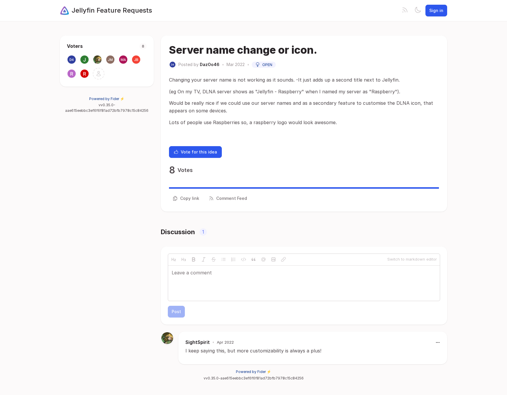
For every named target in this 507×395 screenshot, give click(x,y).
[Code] (243, 259)
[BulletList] (223, 259)
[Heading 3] (183, 259)
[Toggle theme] (418, 10)
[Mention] (263, 259)
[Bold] (193, 259)
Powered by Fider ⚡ (106, 99)
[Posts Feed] (405, 10)
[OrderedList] (233, 259)
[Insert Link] (283, 259)
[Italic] (203, 259)
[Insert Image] (273, 259)
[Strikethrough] (213, 259)
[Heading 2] (173, 259)
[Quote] (253, 259)
